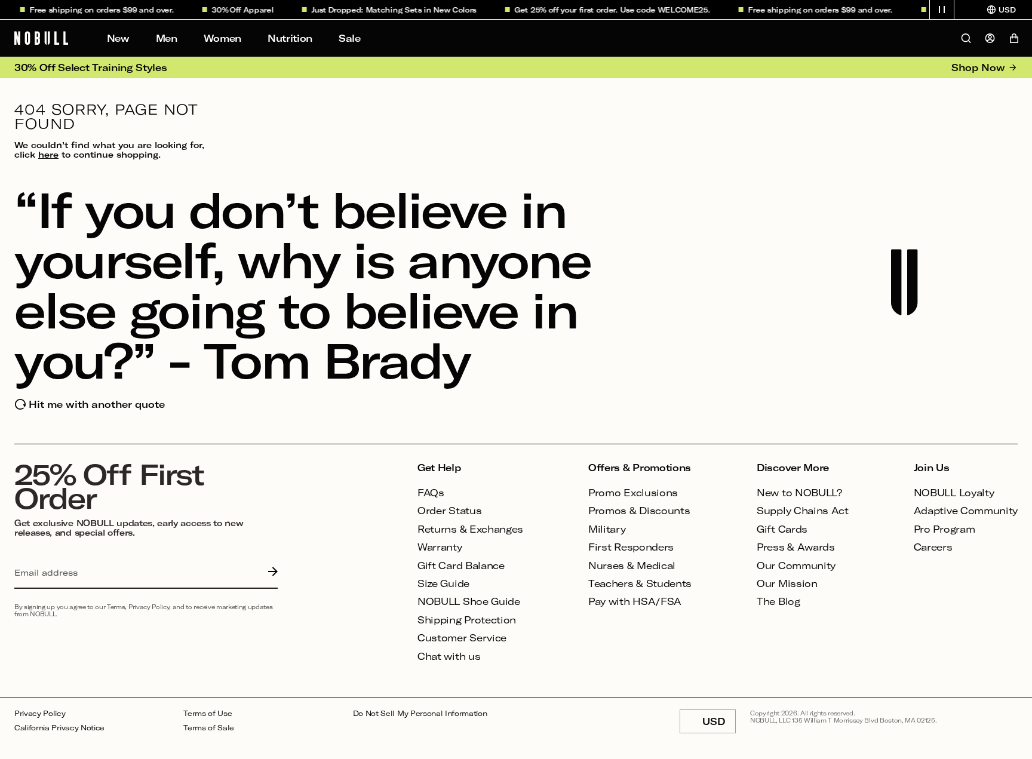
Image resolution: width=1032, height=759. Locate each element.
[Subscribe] (270, 572)
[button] (942, 9)
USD (719, 724)
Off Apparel (245, 9)
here (48, 154)
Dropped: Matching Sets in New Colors (396, 9)
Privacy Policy (40, 713)
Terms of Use (207, 713)
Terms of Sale (208, 728)
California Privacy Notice (59, 728)
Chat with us (448, 656)
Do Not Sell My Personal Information (420, 713)
